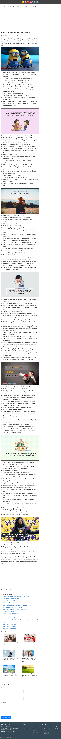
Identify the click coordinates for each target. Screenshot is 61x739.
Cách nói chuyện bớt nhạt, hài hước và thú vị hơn (16, 596)
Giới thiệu (35, 726)
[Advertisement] (20, 19)
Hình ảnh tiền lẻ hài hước (9, 628)
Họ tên (3, 687)
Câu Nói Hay (5, 35)
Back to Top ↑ (57, 737)
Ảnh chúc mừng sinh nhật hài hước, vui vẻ (14, 615)
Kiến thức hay (56, 728)
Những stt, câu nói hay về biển (11, 603)
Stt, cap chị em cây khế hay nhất (11, 618)
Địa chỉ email (4, 695)
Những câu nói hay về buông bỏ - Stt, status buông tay (17, 605)
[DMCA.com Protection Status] (8, 731)
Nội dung (3, 702)
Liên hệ (25, 726)
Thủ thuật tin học (47, 726)
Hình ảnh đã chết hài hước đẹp (11, 626)
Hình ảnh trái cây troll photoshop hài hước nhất (15, 609)
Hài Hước (10, 590)
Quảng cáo (26, 728)
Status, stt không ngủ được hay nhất (12, 600)
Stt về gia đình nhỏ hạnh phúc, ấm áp (12, 607)
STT (6, 590)
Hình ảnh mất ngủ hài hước (10, 624)
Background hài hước (8, 611)
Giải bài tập (55, 726)
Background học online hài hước (11, 613)
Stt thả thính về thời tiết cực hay (11, 598)
